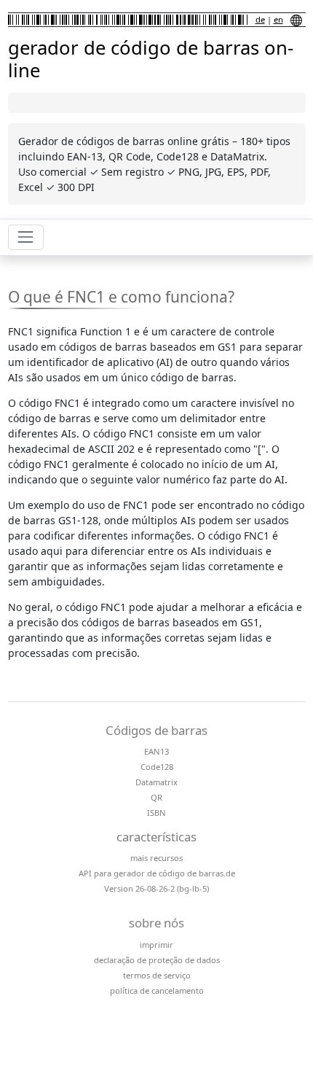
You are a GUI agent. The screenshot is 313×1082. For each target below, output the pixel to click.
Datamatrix (156, 782)
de (260, 19)
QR (156, 797)
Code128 (156, 766)
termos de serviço (157, 975)
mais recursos (156, 857)
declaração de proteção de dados (157, 959)
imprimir (156, 944)
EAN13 (156, 751)
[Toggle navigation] (26, 237)
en (278, 19)
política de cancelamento (157, 990)
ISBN (156, 812)
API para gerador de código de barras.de (157, 873)
